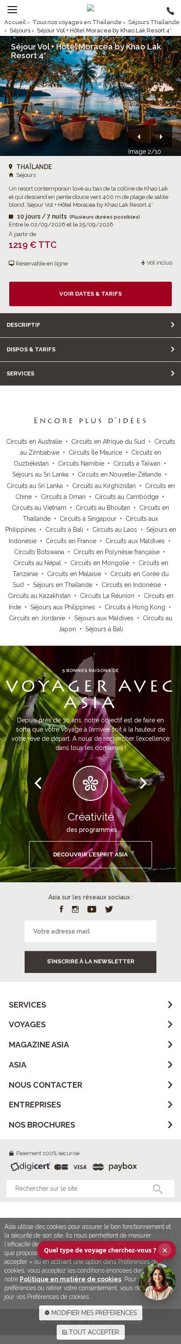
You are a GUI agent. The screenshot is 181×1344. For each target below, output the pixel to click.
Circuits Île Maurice (95, 452)
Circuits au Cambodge (127, 496)
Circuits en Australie (34, 441)
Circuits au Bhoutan (103, 507)
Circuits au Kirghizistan (104, 485)
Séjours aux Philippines (62, 607)
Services (20, 373)
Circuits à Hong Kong (135, 607)
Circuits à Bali (64, 529)
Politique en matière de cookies (70, 1279)
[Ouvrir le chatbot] (157, 1281)
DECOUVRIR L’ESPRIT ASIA (90, 854)
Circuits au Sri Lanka (35, 485)
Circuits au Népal (37, 562)
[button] (139, 136)
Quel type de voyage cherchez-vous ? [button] (106, 1249)
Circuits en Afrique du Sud (108, 441)
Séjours (20, 30)
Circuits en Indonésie (131, 584)
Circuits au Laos (114, 529)
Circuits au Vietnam (39, 507)
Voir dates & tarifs (90, 293)
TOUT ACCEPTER (93, 1332)
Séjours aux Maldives (104, 618)
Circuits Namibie (81, 463)
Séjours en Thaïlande (62, 584)
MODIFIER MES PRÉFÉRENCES (93, 1312)
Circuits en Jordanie (37, 618)
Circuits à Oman (63, 496)
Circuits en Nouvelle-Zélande (119, 474)
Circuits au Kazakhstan (39, 595)
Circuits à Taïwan (136, 463)
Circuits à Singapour (88, 518)
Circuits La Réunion (107, 595)
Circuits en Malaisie (74, 573)
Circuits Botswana (39, 551)
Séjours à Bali (104, 629)
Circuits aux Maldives (135, 541)
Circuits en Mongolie (99, 562)
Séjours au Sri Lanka (40, 474)
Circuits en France (71, 541)
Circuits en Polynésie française (116, 551)
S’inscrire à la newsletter (90, 961)
